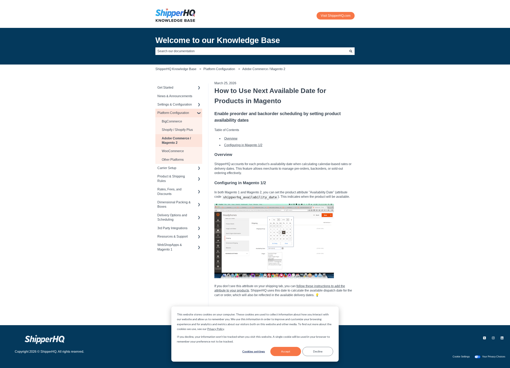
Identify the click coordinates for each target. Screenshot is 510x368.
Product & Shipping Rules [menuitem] (171, 178)
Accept (285, 351)
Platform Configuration (219, 69)
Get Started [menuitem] (165, 87)
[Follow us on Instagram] (493, 338)
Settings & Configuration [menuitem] (174, 104)
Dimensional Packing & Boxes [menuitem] (174, 204)
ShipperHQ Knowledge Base (175, 69)
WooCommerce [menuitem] (173, 151)
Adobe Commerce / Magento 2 (263, 69)
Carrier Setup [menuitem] (166, 168)
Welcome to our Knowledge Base (217, 40)
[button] (199, 88)
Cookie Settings (461, 356)
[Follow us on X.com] (484, 338)
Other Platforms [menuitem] (173, 159)
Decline (318, 351)
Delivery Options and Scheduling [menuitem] (172, 217)
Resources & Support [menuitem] (172, 236)
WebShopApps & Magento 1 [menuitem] (169, 247)
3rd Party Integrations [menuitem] (172, 228)
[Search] (351, 51)
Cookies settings (253, 351)
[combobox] (251, 51)
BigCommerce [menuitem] (172, 121)
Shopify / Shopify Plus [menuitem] (177, 129)
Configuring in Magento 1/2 (243, 145)
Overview (230, 138)
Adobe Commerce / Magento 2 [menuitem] (176, 140)
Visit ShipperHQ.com (335, 15)
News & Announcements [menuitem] (174, 96)
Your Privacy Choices (493, 356)
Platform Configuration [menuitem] (173, 113)
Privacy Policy (215, 329)
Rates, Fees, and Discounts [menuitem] (169, 191)
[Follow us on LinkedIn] (502, 338)
